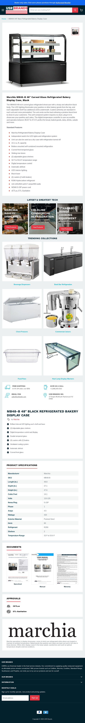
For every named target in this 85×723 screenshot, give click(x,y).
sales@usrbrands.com (19, 397)
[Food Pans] (22, 356)
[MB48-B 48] (75, 31)
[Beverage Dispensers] (22, 261)
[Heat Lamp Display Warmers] (63, 356)
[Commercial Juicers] (63, 308)
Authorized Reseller (63, 3)
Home (4, 19)
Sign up (35, 698)
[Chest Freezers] (22, 308)
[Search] (75, 10)
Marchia (16, 419)
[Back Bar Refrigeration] (63, 261)
